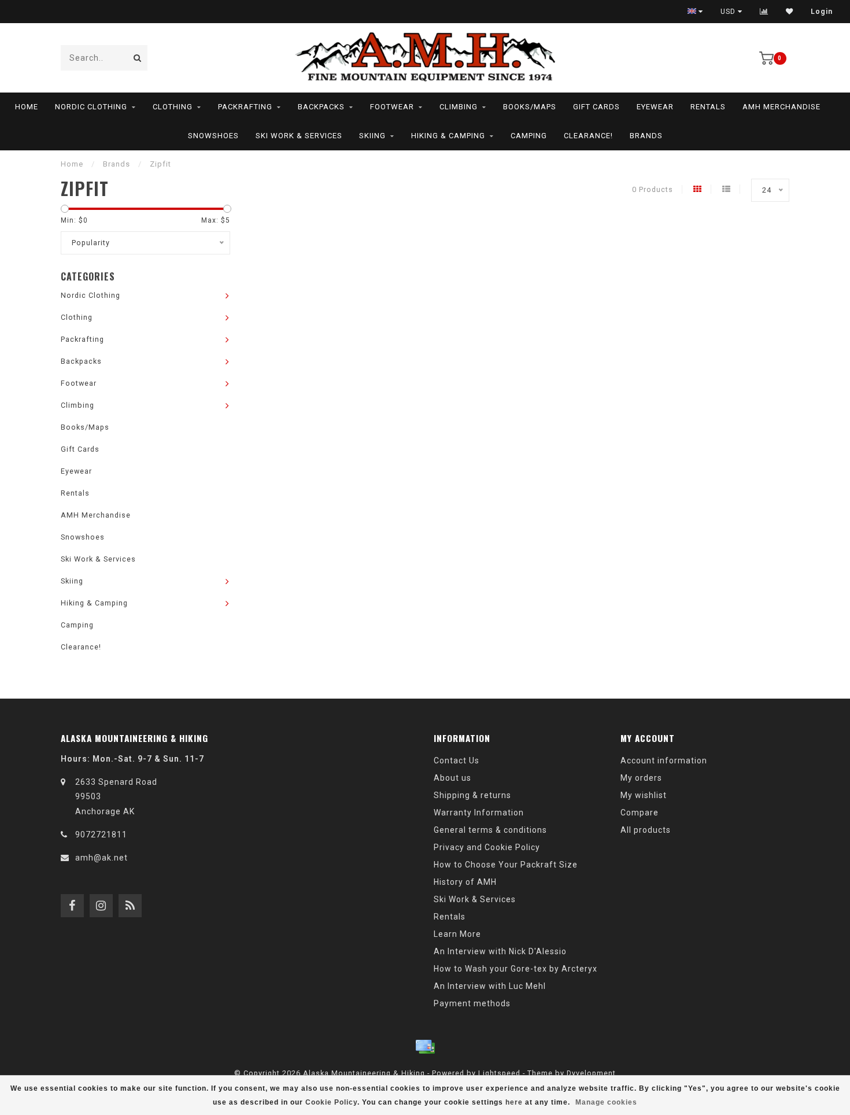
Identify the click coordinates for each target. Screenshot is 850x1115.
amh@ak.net (101, 857)
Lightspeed (499, 1073)
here (514, 1102)
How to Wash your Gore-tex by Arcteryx (515, 968)
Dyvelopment (591, 1073)
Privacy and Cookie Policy (487, 847)
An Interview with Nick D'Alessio (500, 951)
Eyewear (655, 106)
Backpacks (321, 106)
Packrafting (245, 106)
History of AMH (465, 882)
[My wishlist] (789, 12)
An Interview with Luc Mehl (490, 986)
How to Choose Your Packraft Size (506, 864)
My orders (641, 777)
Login (822, 12)
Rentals (708, 106)
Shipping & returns (472, 795)
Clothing (173, 106)
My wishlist (643, 795)
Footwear (392, 106)
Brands (646, 135)
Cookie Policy (331, 1102)
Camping (529, 135)
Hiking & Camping (448, 135)
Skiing (372, 135)
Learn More (457, 934)
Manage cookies (606, 1102)
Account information (663, 760)
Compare (639, 812)
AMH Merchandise (781, 106)
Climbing (458, 106)
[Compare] (764, 12)
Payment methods (472, 1003)
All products (645, 830)
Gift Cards (596, 106)
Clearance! (588, 135)
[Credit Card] (425, 1046)
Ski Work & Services (299, 135)
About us (452, 777)
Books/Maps (529, 106)
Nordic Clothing (91, 106)
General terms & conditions (490, 830)
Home (26, 106)
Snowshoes (213, 135)
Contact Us (456, 760)
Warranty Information (479, 812)
